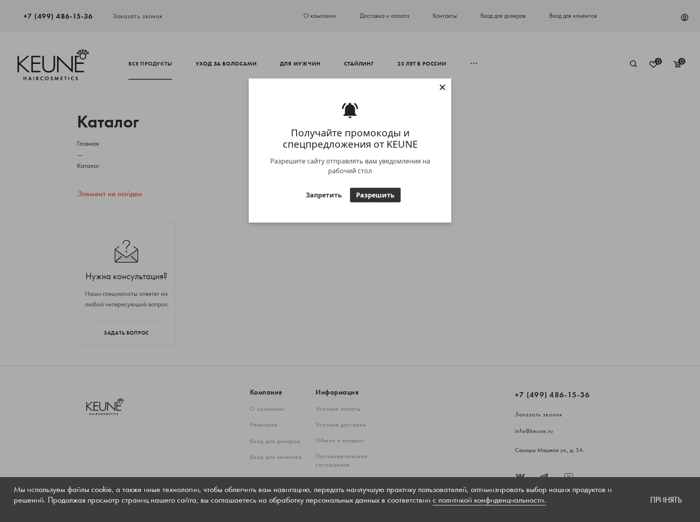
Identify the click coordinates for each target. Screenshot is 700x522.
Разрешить (375, 195)
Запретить (324, 195)
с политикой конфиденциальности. (489, 499)
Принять (666, 499)
